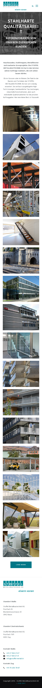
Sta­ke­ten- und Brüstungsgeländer (21, 430)
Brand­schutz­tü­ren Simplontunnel (21, 260)
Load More (21, 565)
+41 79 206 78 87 (13, 667)
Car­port (21, 459)
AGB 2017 (22, 683)
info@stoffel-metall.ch (15, 658)
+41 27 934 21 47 (12, 653)
